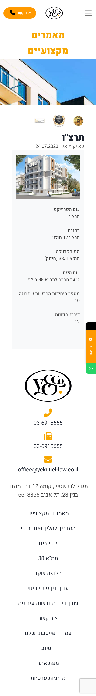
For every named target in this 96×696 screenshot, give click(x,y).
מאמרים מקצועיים (48, 513)
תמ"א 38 (48, 558)
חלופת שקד (48, 573)
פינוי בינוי (48, 543)
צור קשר (48, 618)
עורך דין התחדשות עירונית (48, 603)
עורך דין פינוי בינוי (48, 588)
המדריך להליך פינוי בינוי (48, 528)
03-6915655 (48, 446)
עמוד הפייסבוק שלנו (48, 633)
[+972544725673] (91, 368)
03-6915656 (48, 423)
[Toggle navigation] (88, 13)
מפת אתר (48, 663)
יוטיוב (48, 648)
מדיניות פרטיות (48, 678)
